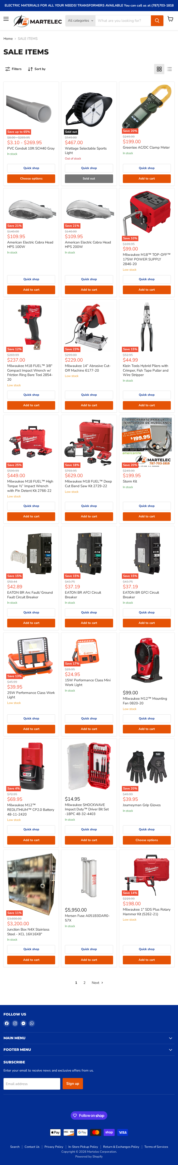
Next (96, 982)
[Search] (157, 20)
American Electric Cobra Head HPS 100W (30, 244)
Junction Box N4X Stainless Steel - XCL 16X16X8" (28, 931)
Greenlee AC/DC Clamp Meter (146, 147)
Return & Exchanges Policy (121, 1147)
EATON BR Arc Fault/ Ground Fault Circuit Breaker (30, 594)
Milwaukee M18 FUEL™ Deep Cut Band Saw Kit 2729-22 (88, 483)
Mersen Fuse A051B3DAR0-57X (87, 918)
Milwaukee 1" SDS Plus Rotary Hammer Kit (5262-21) (147, 911)
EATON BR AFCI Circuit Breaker (83, 594)
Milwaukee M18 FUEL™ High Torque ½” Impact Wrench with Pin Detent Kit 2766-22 (30, 486)
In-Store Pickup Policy (83, 1147)
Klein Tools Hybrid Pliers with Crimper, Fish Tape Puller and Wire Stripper (145, 370)
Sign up (72, 1083)
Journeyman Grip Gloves (142, 805)
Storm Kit (130, 481)
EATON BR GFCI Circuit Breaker (141, 594)
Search (14, 1147)
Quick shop (31, 168)
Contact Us (32, 1147)
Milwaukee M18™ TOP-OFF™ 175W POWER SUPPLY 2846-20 (147, 259)
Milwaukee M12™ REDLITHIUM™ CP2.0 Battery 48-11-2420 (30, 809)
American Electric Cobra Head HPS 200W (88, 244)
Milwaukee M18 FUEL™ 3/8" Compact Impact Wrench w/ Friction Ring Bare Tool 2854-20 (30, 372)
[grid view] (159, 69)
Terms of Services (156, 1147)
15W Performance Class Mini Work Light (88, 682)
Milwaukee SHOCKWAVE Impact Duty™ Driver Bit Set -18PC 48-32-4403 (87, 809)
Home (8, 39)
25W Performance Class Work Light (31, 695)
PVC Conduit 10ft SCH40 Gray (31, 148)
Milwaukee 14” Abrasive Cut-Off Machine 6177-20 (88, 368)
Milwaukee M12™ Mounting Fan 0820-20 (145, 701)
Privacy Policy (53, 1147)
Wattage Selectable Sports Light (86, 150)
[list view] (169, 69)
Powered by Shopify (89, 1157)
